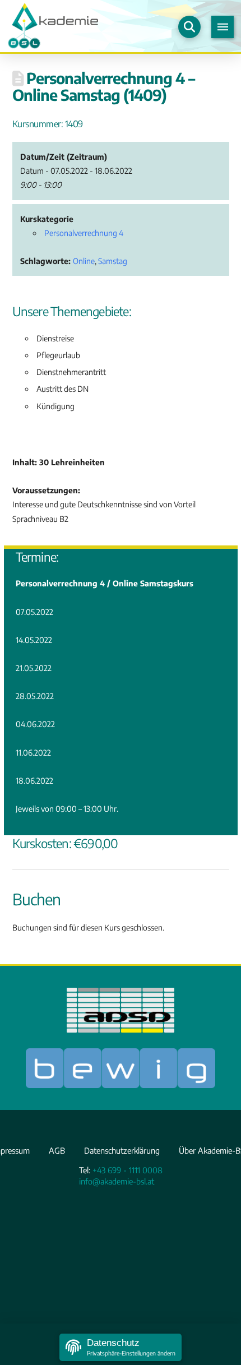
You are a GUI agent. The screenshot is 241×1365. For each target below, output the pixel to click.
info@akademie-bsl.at (116, 1181)
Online (84, 261)
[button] (189, 27)
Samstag (112, 261)
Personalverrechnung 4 (83, 233)
